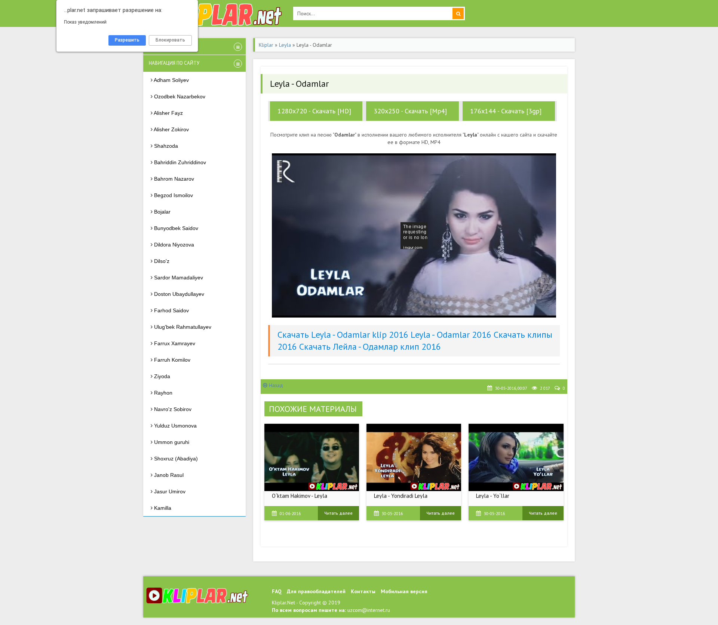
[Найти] (458, 13)
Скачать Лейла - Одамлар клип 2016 (370, 346)
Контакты (363, 591)
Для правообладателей (316, 591)
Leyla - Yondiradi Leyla (400, 495)
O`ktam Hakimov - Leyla (299, 495)
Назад (275, 385)
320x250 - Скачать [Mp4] (410, 111)
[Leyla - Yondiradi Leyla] (413, 457)
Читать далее (338, 513)
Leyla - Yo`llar (492, 495)
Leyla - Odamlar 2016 (451, 334)
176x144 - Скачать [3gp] (505, 111)
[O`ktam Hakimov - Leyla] (311, 457)
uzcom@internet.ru (368, 610)
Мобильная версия (404, 591)
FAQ (277, 591)
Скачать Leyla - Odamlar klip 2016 (343, 334)
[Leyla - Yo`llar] (516, 457)
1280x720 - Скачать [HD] (314, 111)
